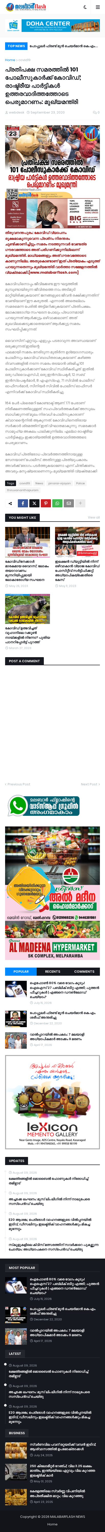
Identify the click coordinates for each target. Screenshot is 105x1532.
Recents (52, 971)
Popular (21, 971)
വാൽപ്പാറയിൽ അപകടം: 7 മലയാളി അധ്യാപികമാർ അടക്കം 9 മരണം (59, 47)
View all (94, 517)
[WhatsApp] (57, 503)
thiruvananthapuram (22, 490)
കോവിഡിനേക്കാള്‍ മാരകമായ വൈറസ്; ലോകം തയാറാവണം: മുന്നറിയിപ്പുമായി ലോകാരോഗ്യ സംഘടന (27, 570)
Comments (84, 971)
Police (80, 483)
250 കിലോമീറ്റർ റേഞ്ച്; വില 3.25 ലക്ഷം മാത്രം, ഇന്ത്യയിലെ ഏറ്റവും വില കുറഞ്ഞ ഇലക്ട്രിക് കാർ (62, 1471)
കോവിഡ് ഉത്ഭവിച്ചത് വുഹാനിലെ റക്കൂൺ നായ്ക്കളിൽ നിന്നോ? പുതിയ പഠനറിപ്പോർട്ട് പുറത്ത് (27, 635)
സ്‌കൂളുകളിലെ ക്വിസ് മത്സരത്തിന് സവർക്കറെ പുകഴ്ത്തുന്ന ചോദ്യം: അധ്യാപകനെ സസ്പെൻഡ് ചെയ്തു (53, 1247)
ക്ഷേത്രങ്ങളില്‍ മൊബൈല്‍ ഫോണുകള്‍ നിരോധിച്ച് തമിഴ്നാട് (48, 1181)
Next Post (89, 784)
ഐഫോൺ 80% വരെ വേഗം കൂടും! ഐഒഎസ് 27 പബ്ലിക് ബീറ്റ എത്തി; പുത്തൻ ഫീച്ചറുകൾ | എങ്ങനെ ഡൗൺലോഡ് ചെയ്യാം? (64, 990)
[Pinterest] (46, 503)
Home (10, 60)
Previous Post (19, 784)
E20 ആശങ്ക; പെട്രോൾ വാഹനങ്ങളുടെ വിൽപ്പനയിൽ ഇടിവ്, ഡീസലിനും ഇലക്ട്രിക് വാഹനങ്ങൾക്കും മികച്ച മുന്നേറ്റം (50, 1224)
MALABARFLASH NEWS (67, 1516)
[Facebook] (23, 503)
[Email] (69, 503)
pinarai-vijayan (59, 483)
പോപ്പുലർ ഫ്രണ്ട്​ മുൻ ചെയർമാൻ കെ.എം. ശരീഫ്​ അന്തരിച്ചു (63, 1015)
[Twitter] (34, 503)
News (39, 483)
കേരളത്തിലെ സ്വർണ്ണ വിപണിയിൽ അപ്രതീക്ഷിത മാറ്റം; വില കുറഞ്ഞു (57, 1493)
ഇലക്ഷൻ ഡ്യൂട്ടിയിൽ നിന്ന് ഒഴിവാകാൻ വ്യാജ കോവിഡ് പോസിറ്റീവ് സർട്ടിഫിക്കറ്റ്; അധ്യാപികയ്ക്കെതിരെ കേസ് (77, 570)
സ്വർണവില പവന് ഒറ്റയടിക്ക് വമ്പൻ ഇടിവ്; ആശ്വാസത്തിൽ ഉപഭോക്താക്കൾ (63, 1446)
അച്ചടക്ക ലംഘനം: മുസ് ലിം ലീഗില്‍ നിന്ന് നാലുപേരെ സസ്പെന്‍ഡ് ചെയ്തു (49, 1201)
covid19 (24, 60)
